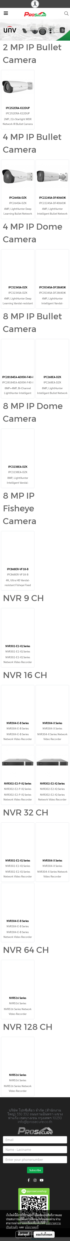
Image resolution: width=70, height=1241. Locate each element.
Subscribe (35, 1170)
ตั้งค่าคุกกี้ (23, 1234)
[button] (65, 13)
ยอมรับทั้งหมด (44, 1234)
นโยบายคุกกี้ (31, 1227)
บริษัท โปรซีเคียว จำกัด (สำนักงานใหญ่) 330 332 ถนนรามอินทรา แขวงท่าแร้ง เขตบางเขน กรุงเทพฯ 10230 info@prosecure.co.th (35, 1116)
